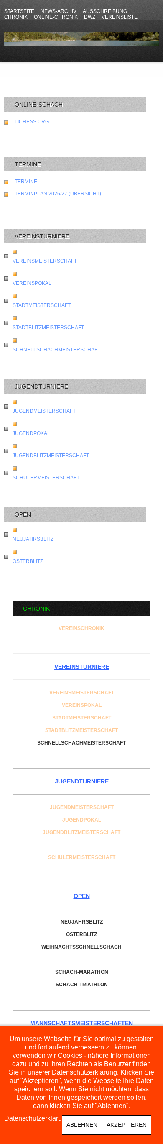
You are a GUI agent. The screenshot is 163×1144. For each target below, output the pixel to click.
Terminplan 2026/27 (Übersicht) (58, 194)
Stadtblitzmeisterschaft (48, 327)
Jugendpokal (31, 433)
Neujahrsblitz (33, 539)
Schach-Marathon (81, 972)
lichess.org (32, 122)
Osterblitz (28, 561)
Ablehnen (81, 1124)
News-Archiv (58, 11)
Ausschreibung (105, 11)
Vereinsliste (120, 17)
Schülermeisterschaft (46, 478)
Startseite (19, 11)
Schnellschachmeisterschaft (56, 350)
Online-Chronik (56, 17)
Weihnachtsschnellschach (81, 947)
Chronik (16, 17)
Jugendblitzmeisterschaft (51, 455)
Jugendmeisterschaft (44, 411)
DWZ (89, 17)
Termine (26, 181)
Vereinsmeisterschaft (45, 261)
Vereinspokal (32, 283)
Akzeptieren (127, 1124)
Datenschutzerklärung (36, 1118)
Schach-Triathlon (82, 985)
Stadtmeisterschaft (42, 305)
